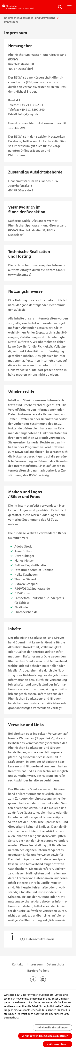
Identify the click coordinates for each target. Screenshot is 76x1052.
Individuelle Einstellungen (52, 1027)
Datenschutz (55, 964)
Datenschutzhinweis (40, 939)
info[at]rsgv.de (28, 114)
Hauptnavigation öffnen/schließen (69, 7)
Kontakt (17, 964)
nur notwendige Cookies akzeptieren (45, 1035)
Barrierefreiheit (38, 970)
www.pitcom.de (19, 274)
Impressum (35, 964)
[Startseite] (18, 7)
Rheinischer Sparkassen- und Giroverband (29, 17)
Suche (60, 7)
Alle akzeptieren (57, 1044)
